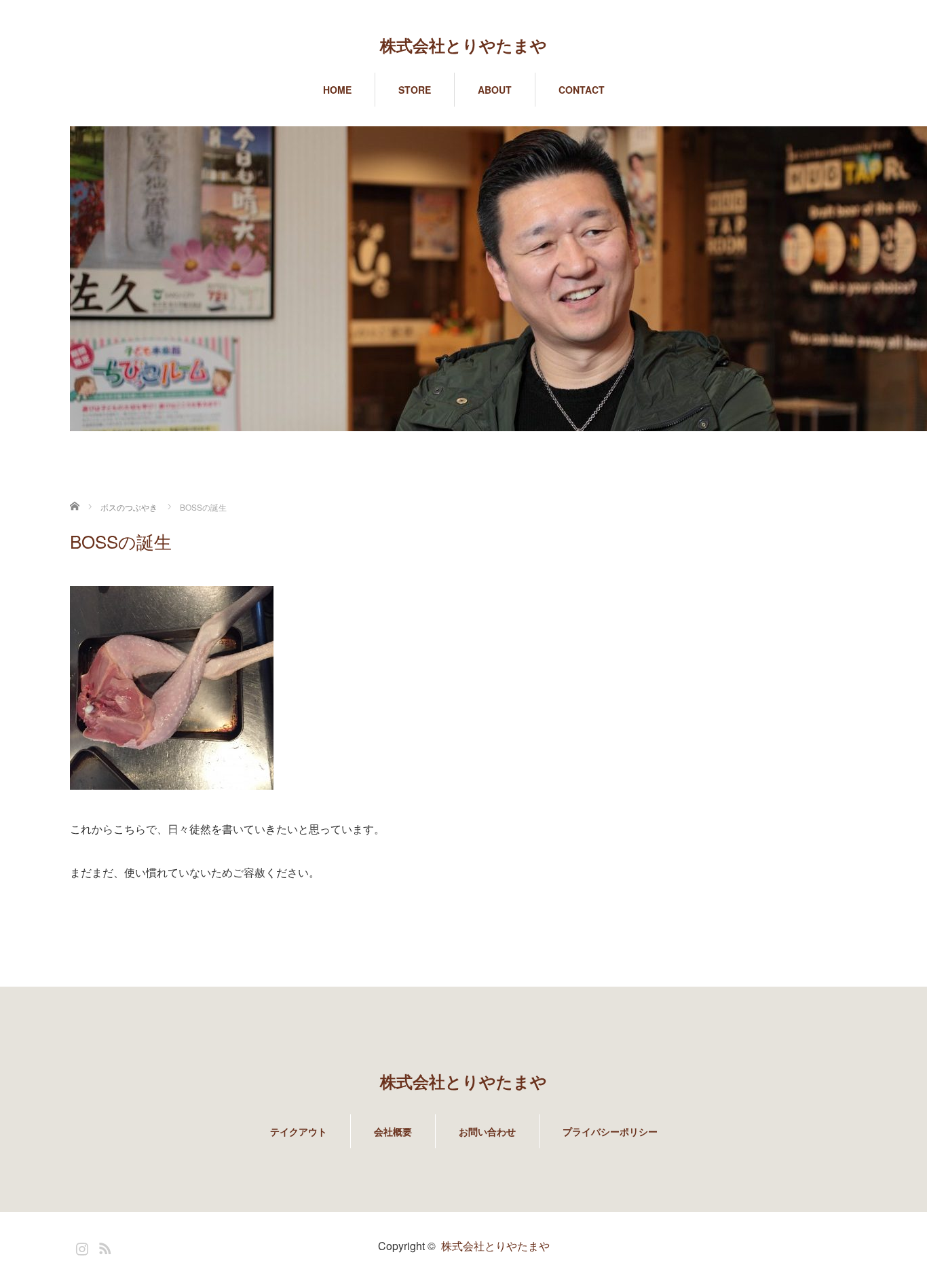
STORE (414, 89)
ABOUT (495, 89)
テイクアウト (298, 1131)
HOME (337, 89)
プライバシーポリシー (610, 1131)
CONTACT (582, 89)
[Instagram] (80, 1246)
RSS (103, 1246)
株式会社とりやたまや (463, 44)
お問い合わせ (487, 1131)
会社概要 (393, 1131)
